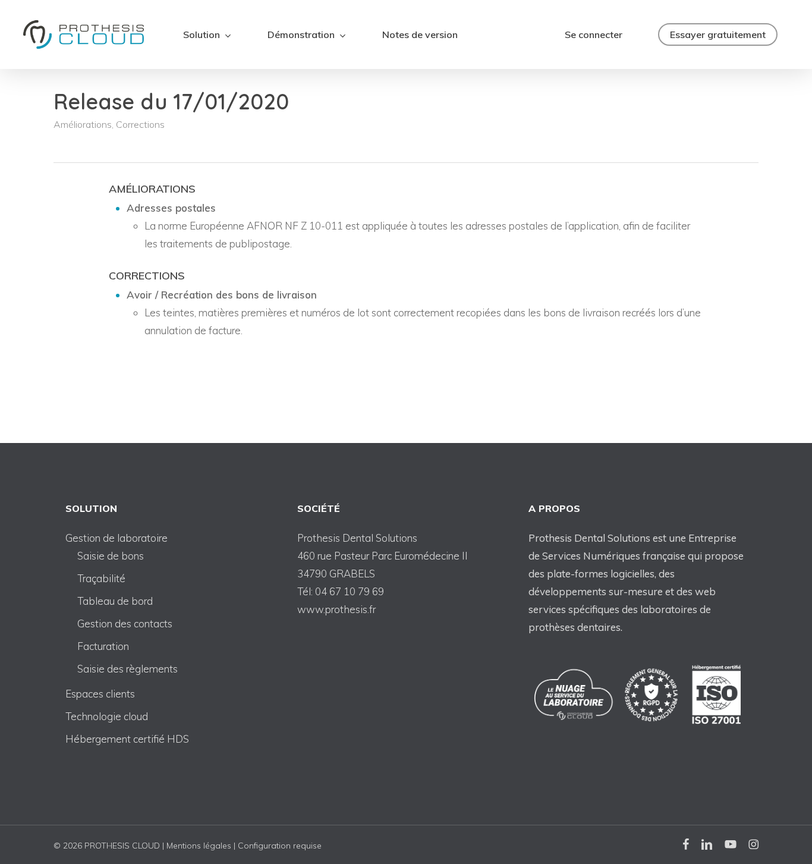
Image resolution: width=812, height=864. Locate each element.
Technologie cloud (106, 716)
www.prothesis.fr (336, 609)
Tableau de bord (115, 601)
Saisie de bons (110, 555)
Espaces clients (100, 693)
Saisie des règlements (127, 668)
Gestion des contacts (124, 623)
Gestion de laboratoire (116, 538)
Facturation (103, 646)
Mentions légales (198, 845)
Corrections (140, 124)
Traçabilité (101, 578)
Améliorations (82, 124)
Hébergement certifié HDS (127, 739)
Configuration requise (280, 845)
